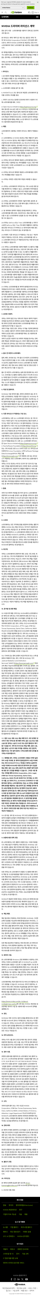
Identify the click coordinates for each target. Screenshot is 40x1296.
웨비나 (5, 1232)
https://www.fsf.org (29, 446)
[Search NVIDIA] (6, 12)
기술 (20, 1214)
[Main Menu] (2, 12)
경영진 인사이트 (23, 1249)
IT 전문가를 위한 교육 (10, 1258)
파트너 (12, 1249)
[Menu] (37, 17)
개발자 (5, 1249)
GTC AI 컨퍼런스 (9, 1236)
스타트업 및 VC (8, 1254)
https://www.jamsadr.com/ (23, 663)
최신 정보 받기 (15, 1232)
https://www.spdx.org (9, 456)
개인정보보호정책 (8, 1288)
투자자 (11, 1205)
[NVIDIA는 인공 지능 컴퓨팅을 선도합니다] (16, 12)
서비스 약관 (32, 1288)
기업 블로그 (14, 1227)
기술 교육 (25, 1254)
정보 (4, 1205)
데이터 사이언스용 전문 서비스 (13, 1263)
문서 (17, 1254)
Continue (30, 7)
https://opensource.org (27, 107)
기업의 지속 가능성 (9, 1214)
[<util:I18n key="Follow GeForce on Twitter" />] (22, 1279)
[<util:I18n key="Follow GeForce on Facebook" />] (11, 1279)
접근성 (8, 1291)
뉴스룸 (5, 1227)
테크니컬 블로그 (26, 1227)
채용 (25, 1214)
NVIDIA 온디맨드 (23, 1236)
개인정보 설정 (21, 1288)
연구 (20, 1210)
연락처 (32, 1291)
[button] (29, 13)
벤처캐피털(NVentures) (24, 1205)
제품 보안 (24, 1291)
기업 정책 (16, 1291)
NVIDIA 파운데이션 (10, 1210)
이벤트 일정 (27, 1232)
